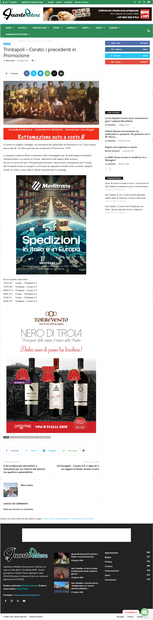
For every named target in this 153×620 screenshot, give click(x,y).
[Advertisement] (127, 86)
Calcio (12, 41)
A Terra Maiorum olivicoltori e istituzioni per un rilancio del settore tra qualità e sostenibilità (24, 469)
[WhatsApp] (47, 73)
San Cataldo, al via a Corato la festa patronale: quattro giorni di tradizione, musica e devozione (125, 196)
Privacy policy (81, 2)
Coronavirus (110, 580)
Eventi (59, 2)
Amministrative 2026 (16, 34)
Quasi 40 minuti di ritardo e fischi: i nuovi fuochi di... (84, 555)
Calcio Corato (16, 437)
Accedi (51, 2)
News (8, 27)
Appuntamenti (111, 553)
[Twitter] (34, 73)
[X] (144, 2)
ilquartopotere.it (31, 437)
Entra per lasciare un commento (18, 509)
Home (5, 41)
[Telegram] (40, 73)
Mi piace (144, 43)
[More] (83, 451)
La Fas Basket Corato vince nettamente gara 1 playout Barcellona (126, 119)
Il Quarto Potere (114, 178)
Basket (108, 557)
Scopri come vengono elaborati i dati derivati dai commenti (68, 519)
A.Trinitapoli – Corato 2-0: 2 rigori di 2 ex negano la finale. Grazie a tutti (78, 467)
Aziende (113, 27)
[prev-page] (106, 169)
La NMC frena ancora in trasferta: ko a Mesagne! (126, 159)
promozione (44, 437)
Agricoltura (39, 27)
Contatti (68, 2)
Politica (108, 562)
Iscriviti (144, 62)
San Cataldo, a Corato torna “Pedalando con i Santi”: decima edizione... (84, 586)
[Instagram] (139, 2)
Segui (145, 49)
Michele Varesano (112, 151)
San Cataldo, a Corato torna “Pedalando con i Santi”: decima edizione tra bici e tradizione (124, 208)
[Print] (61, 73)
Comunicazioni (112, 571)
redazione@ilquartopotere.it (27, 595)
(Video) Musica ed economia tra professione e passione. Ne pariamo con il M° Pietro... (127, 134)
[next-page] (110, 169)
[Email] (54, 73)
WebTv (85, 27)
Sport (56, 27)
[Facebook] (135, 2)
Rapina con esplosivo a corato (121, 147)
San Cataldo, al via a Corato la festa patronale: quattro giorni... (84, 571)
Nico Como (10, 60)
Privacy (130, 617)
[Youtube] (149, 2)
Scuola (22, 27)
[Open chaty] (145, 612)
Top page (120, 617)
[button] (148, 31)
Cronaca (109, 566)
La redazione (110, 125)
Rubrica (70, 27)
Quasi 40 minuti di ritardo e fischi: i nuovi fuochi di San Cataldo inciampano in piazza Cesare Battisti (126, 185)
